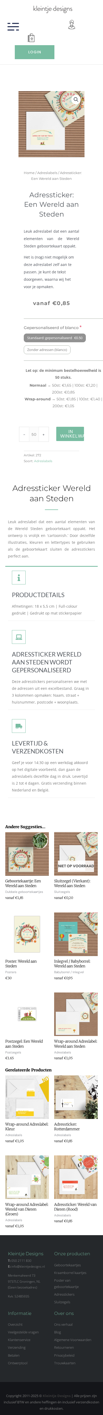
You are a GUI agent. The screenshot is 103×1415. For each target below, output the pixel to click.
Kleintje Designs (57, 1395)
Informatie (19, 1313)
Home (29, 173)
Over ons (64, 1313)
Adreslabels (47, 173)
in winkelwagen (72, 434)
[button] (76, 99)
